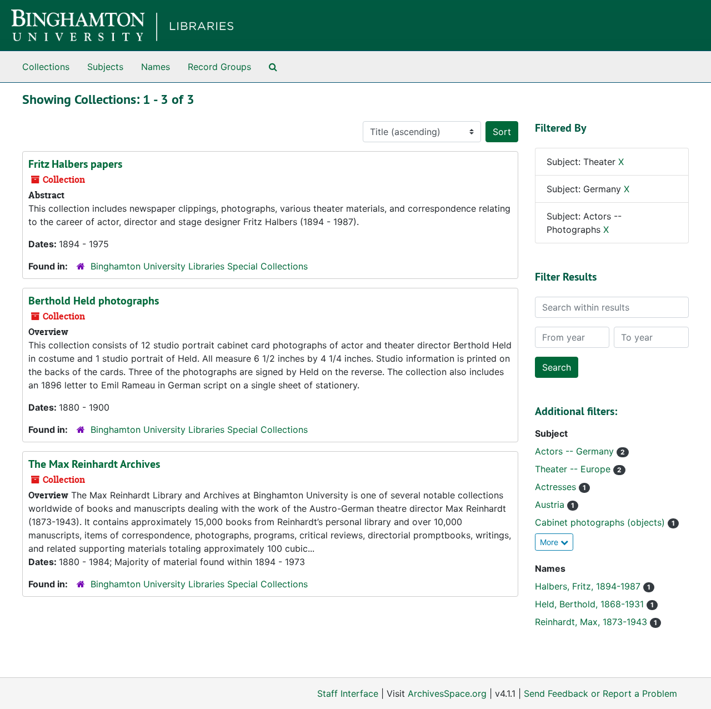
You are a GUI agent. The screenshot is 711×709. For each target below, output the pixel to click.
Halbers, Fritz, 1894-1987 (589, 586)
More (550, 542)
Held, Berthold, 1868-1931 (591, 604)
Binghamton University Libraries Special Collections (199, 266)
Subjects (105, 66)
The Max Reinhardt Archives (94, 464)
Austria (551, 504)
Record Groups (219, 66)
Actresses (557, 486)
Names (155, 66)
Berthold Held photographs (93, 300)
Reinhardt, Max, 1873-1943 (592, 621)
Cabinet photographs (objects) (601, 522)
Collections (45, 66)
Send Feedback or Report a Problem (600, 693)
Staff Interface (347, 693)
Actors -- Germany (576, 451)
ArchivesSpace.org (447, 693)
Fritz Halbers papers (75, 164)
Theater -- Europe (574, 469)
